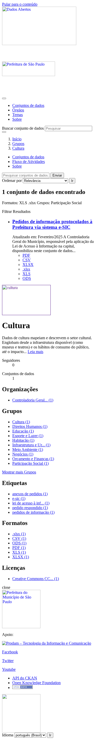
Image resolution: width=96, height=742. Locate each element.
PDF (26, 255)
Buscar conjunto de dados (23, 128)
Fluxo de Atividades (28, 161)
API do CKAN (24, 678)
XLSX (28, 264)
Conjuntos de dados (28, 105)
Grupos (18, 143)
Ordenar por (12, 180)
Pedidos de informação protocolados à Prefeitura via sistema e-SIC (52, 224)
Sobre (17, 119)
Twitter (8, 660)
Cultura (18, 148)
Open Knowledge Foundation (36, 683)
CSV (27, 260)
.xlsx (26, 269)
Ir (72, 181)
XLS (26, 274)
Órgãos (18, 110)
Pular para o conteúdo (19, 4)
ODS (27, 278)
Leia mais (35, 351)
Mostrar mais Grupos (19, 472)
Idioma (7, 735)
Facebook (10, 652)
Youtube (9, 669)
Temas (17, 114)
